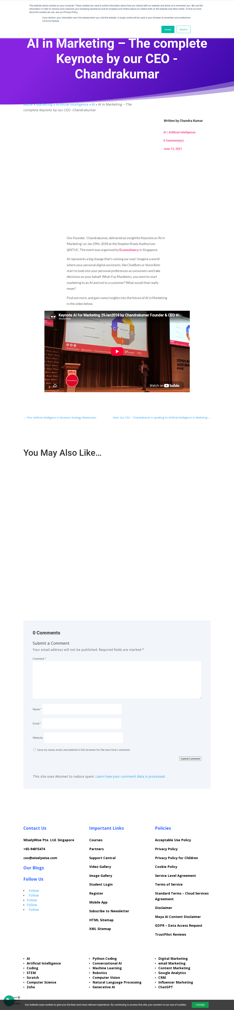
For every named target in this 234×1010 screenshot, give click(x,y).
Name (37, 709)
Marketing (44, 104)
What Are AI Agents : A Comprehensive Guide (53, 519)
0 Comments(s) (173, 140)
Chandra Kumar (191, 121)
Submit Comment (190, 758)
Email (37, 723)
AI (93, 104)
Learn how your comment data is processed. (130, 776)
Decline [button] (183, 29)
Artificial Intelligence (72, 104)
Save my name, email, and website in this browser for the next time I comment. (83, 749)
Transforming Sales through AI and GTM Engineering (57, 562)
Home (28, 104)
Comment (39, 658)
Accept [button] (168, 29)
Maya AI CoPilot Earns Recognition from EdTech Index (58, 476)
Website (38, 737)
